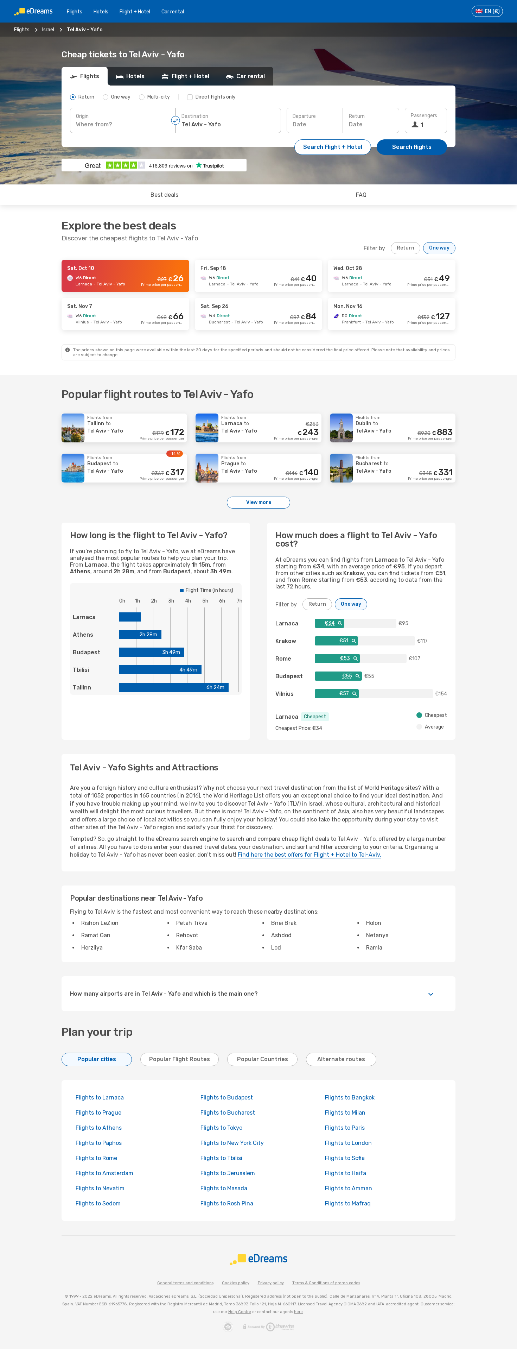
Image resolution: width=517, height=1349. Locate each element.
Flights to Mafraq (348, 1203)
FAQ (361, 194)
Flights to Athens (99, 1127)
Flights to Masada (223, 1188)
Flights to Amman (348, 1188)
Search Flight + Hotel (332, 147)
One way (439, 248)
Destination (194, 116)
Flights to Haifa (345, 1173)
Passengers (424, 116)
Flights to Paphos (99, 1143)
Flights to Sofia (345, 1158)
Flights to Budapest (226, 1097)
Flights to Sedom (98, 1203)
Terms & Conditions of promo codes (326, 1283)
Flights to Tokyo (221, 1127)
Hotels (101, 12)
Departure (304, 116)
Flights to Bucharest (227, 1112)
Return (357, 116)
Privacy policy (271, 1283)
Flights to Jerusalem (227, 1173)
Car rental (172, 12)
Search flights (412, 147)
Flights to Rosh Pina (226, 1203)
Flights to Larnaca (100, 1097)
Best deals (164, 194)
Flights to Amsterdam (104, 1173)
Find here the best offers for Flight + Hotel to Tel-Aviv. (309, 854)
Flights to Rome (96, 1158)
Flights (74, 12)
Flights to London (348, 1143)
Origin (82, 116)
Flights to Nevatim (100, 1188)
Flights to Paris (345, 1127)
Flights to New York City (232, 1143)
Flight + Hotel (135, 12)
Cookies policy (235, 1283)
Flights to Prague (98, 1112)
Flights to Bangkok (350, 1097)
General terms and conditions (185, 1283)
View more (258, 502)
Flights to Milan (345, 1112)
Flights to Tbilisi (221, 1158)
